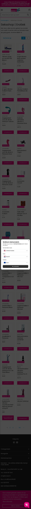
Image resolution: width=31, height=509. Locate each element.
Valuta (4, 260)
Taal (4, 254)
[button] (15, 250)
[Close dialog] (29, 241)
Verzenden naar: (7, 248)
